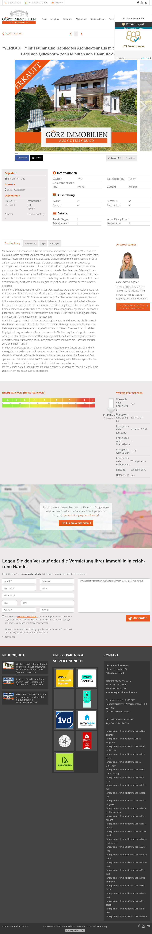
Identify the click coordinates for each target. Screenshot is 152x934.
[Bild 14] (57, 153)
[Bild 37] (129, 153)
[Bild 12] (51, 153)
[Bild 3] (22, 153)
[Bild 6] (32, 153)
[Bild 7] (35, 153)
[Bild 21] (79, 153)
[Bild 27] (97, 153)
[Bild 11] (47, 153)
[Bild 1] (16, 153)
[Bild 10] (44, 153)
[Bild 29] (104, 153)
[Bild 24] (88, 153)
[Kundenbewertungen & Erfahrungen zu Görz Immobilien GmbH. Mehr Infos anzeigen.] (133, 37)
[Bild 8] (38, 153)
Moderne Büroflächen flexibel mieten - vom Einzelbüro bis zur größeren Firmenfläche (31, 682)
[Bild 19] (72, 153)
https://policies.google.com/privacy (80, 515)
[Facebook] (138, 2)
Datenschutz (68, 926)
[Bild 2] (19, 153)
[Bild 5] (29, 153)
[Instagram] (146, 2)
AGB (58, 926)
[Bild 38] (132, 153)
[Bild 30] (107, 153)
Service (112, 19)
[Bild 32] (113, 153)
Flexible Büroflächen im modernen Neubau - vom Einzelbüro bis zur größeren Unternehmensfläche (31, 698)
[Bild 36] (126, 153)
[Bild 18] (69, 153)
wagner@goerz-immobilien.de (132, 298)
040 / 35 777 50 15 (14, 2)
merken (131, 158)
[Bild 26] (94, 153)
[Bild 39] (135, 153)
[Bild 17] (66, 153)
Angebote (55, 19)
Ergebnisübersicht (13, 33)
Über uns (67, 19)
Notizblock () (115, 158)
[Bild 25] (91, 153)
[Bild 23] (85, 153)
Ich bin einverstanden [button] (75, 523)
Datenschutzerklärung (27, 616)
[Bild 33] (116, 153)
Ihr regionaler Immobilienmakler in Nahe (126, 916)
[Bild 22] (82, 153)
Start (44, 19)
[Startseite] (19, 16)
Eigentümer (81, 19)
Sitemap (81, 926)
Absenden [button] (140, 618)
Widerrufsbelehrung (97, 926)
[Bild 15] (60, 153)
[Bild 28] (100, 153)
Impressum (49, 926)
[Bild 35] (122, 153)
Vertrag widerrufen (75, 930)
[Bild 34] (119, 153)
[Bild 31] (110, 153)
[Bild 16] (63, 153)
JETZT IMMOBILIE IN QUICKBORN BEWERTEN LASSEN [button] (132, 307)
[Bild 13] (54, 153)
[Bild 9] (41, 153)
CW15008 (10, 204)
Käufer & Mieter (98, 19)
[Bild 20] (75, 153)
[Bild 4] (26, 153)
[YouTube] (142, 2)
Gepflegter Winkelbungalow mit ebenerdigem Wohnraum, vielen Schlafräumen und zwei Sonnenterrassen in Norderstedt (32, 669)
